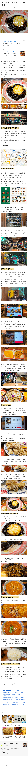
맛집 (4, 690)
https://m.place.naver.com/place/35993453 (12, 39)
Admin (9, 7)
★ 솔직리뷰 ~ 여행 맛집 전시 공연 (14, 3)
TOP (25, 766)
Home (3, 7)
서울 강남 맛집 (8, 690)
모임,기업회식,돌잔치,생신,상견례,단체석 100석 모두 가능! (14, 44)
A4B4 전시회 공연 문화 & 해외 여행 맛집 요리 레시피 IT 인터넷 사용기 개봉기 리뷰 (11, 749)
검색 (22, 3)
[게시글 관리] (7, 684)
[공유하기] (6, 684)
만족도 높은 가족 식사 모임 (10, 42)
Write (15, 7)
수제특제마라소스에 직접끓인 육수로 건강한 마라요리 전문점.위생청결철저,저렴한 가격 (9, 54)
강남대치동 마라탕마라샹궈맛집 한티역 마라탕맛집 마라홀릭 (10, 52)
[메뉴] (25, 3)
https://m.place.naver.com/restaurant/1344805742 (12, 49)
